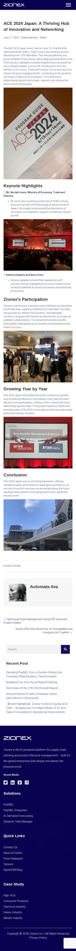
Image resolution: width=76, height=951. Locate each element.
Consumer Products (16, 901)
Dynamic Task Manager (18, 821)
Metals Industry (13, 918)
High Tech (10, 895)
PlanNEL (9, 804)
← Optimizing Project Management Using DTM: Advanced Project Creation (35, 621)
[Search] (65, 649)
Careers (8, 864)
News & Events (13, 853)
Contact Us (10, 847)
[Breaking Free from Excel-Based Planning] (38, 682)
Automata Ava (29, 37)
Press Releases (13, 858)
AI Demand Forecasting (18, 816)
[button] (68, 5)
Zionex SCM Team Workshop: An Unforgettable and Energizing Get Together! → (43, 630)
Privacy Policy (38, 937)
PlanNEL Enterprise (15, 810)
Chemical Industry (15, 906)
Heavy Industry (13, 912)
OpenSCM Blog (13, 869)
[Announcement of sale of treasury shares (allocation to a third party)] (38, 696)
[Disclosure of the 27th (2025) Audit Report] (38, 688)
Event (43, 37)
